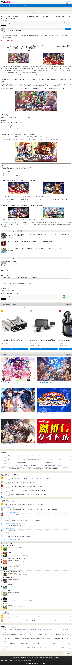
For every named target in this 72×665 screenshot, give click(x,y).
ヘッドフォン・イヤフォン (8, 308)
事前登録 (32, 12)
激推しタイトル (38, 12)
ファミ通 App (5, 2)
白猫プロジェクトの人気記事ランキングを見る (9, 518)
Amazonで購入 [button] (14, 349)
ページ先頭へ (68, 653)
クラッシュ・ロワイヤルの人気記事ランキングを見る (10, 539)
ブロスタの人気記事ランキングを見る (8, 528)
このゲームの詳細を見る (13, 264)
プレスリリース (31, 9)
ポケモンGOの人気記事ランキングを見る (8, 534)
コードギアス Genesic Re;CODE (7, 290)
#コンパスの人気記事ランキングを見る (8, 507)
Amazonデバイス (28, 308)
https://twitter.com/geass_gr (12, 273)
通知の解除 (42, 657)
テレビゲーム (37, 308)
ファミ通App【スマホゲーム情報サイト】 (9, 9)
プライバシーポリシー (34, 657)
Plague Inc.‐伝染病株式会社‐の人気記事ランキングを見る (11, 523)
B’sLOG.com (55, 657)
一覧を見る (68, 304)
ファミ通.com (49, 657)
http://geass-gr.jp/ (10, 270)
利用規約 (22, 657)
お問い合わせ (16, 657)
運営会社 (26, 657)
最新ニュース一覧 (22, 9)
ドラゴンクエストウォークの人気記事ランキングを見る (11, 512)
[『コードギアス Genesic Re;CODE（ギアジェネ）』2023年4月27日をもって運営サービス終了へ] (26, 245)
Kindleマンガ (19, 308)
